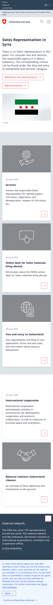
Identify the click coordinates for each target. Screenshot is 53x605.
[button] (48, 518)
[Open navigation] (49, 21)
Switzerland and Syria (19, 22)
